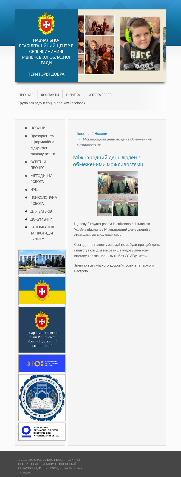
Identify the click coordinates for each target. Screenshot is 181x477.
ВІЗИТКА (73, 95)
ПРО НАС (26, 95)
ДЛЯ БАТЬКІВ (41, 212)
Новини (101, 134)
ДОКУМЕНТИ (41, 220)
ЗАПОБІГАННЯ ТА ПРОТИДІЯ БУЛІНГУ (42, 233)
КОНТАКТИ (50, 95)
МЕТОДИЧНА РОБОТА (41, 179)
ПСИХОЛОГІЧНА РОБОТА (42, 201)
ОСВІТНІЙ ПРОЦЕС (38, 165)
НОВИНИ (37, 128)
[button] (133, 174)
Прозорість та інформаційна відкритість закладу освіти (42, 145)
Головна (83, 134)
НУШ (34, 190)
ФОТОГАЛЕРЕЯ (99, 95)
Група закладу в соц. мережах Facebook (51, 103)
